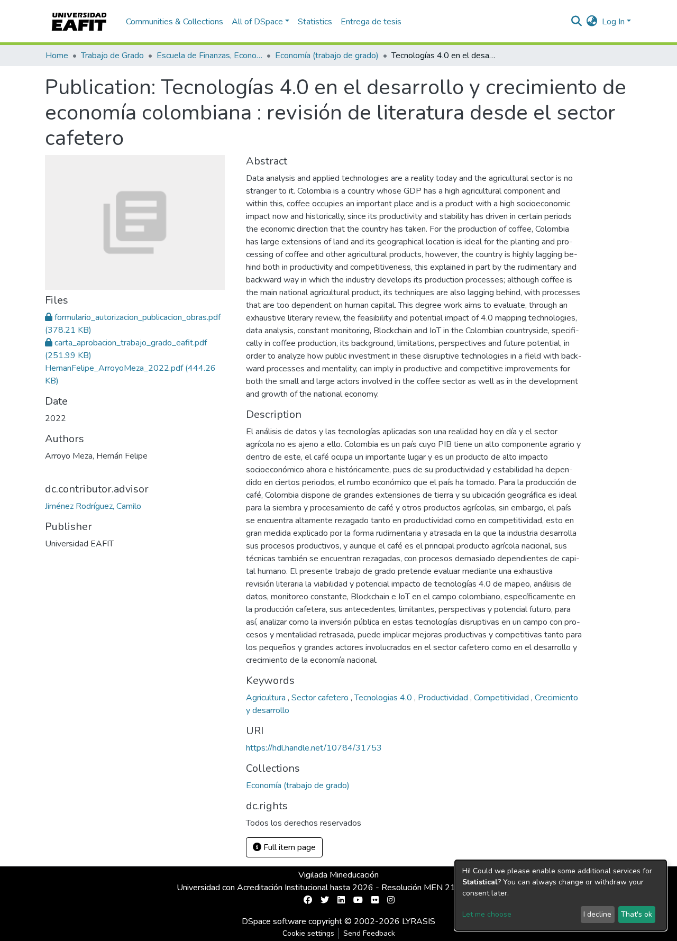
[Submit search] (576, 21)
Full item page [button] (288, 847)
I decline (597, 914)
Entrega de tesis (371, 22)
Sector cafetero (321, 698)
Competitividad (502, 698)
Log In (613, 22)
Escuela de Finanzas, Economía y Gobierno (209, 55)
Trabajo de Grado (112, 55)
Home (56, 55)
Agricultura (267, 698)
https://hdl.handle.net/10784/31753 (314, 748)
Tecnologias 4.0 (384, 698)
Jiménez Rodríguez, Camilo (93, 506)
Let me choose (486, 914)
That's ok (636, 914)
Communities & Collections (174, 22)
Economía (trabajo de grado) (327, 55)
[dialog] (560, 895)
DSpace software (274, 921)
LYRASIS (418, 921)
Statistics (315, 22)
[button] (592, 21)
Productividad (444, 698)
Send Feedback (369, 933)
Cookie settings (308, 933)
